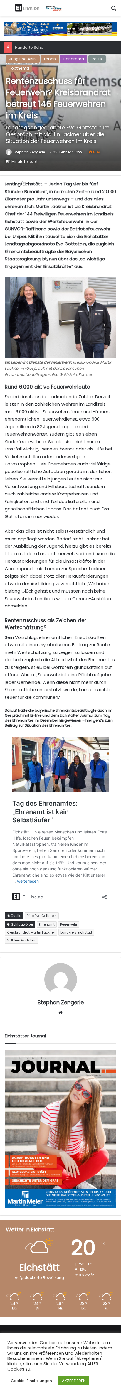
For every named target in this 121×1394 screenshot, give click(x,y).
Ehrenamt (47, 924)
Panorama (73, 59)
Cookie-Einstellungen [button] (31, 1380)
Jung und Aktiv (22, 59)
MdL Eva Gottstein (21, 940)
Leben (50, 59)
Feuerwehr (68, 924)
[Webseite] (60, 1012)
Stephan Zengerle (29, 152)
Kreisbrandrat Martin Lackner (31, 932)
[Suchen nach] (114, 10)
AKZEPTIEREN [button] (74, 1380)
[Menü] (7, 10)
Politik (97, 59)
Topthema (19, 68)
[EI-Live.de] (38, 8)
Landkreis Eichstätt (76, 932)
